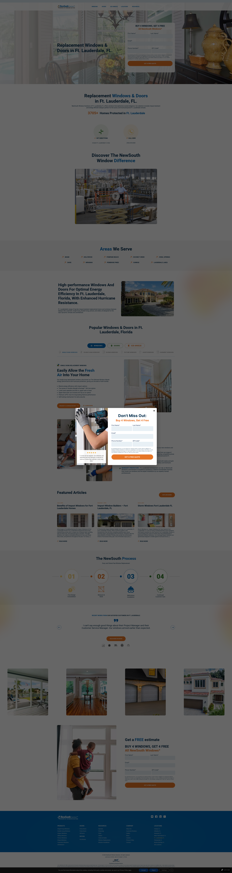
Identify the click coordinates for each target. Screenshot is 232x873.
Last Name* (137, 425)
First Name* (115, 425)
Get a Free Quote (132, 457)
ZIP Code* (136, 441)
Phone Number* (117, 441)
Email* (113, 433)
